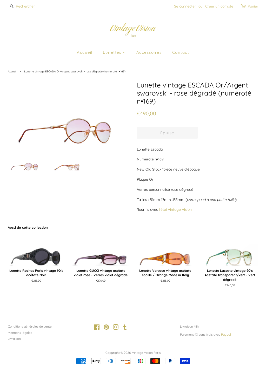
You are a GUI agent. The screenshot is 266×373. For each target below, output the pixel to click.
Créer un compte (219, 6)
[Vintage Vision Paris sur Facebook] (97, 328)
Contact (180, 52)
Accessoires (149, 52)
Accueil (84, 52)
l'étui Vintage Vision (175, 209)
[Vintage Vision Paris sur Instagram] (115, 328)
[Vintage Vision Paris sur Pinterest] (106, 328)
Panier (253, 6)
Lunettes (113, 52)
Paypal (226, 334)
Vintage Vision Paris (146, 353)
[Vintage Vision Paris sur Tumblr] (125, 328)
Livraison (14, 339)
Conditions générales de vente (30, 326)
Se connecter (185, 6)
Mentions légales (20, 333)
